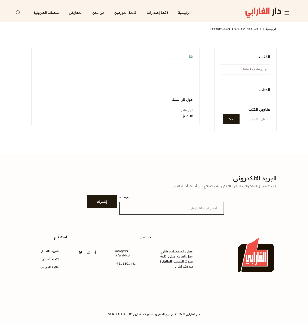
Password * (221, 49)
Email (124, 198)
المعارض (71, 68)
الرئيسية (184, 13)
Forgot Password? (225, 87)
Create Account (255, 120)
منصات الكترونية (65, 79)
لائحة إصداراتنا (157, 13)
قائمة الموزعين (125, 13)
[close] (99, 18)
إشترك (102, 202)
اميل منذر (187, 110)
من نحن (98, 13)
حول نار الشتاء (182, 99)
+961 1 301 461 (125, 263)
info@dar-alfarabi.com (123, 253)
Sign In (255, 102)
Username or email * (228, 27)
